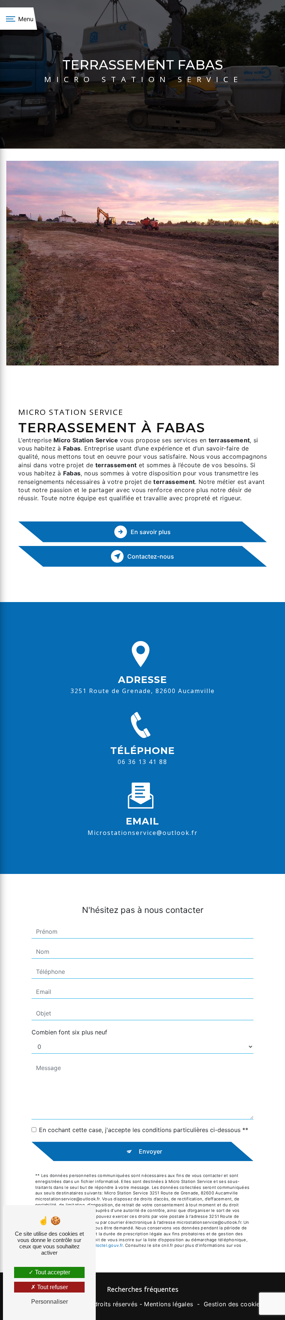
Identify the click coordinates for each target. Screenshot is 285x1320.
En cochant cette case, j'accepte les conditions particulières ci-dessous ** (143, 1130)
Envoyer (150, 1151)
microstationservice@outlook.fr (143, 833)
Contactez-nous (150, 556)
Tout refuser (52, 1287)
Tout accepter (51, 1272)
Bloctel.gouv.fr (107, 1245)
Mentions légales (168, 1304)
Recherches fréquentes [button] (142, 1289)
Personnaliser (49, 1301)
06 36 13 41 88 (142, 762)
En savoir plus (151, 532)
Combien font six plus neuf (69, 1032)
